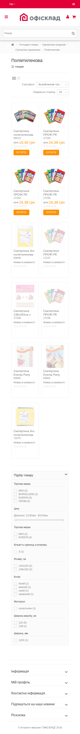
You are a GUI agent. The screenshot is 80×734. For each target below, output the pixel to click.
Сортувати (28, 84)
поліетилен (27, 608)
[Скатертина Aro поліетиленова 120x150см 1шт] (25, 236)
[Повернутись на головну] (12, 44)
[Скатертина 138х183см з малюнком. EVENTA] (25, 296)
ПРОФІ (24, 501)
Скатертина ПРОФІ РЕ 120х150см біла (53, 134)
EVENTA (25, 497)
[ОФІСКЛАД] (40, 17)
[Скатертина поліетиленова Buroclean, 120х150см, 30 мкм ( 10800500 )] (25, 116)
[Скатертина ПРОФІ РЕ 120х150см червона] (54, 236)
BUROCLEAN (28, 494)
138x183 (25, 569)
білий (24, 583)
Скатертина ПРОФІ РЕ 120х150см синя (54, 314)
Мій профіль (20, 682)
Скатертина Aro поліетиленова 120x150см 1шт (24, 254)
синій (24, 590)
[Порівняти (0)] (73, 4)
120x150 (25, 565)
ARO (22, 490)
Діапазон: (19, 515)
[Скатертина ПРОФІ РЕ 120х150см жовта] (25, 176)
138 (23, 626)
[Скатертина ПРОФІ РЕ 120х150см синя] (54, 296)
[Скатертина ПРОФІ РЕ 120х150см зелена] (54, 176)
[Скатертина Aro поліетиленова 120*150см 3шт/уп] (25, 416)
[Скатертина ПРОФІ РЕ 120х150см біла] (54, 116)
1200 (23, 640)
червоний (26, 594)
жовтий (25, 587)
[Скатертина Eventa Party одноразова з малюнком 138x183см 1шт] (25, 356)
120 (23, 622)
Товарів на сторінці (44, 92)
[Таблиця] (18, 78)
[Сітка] (14, 78)
